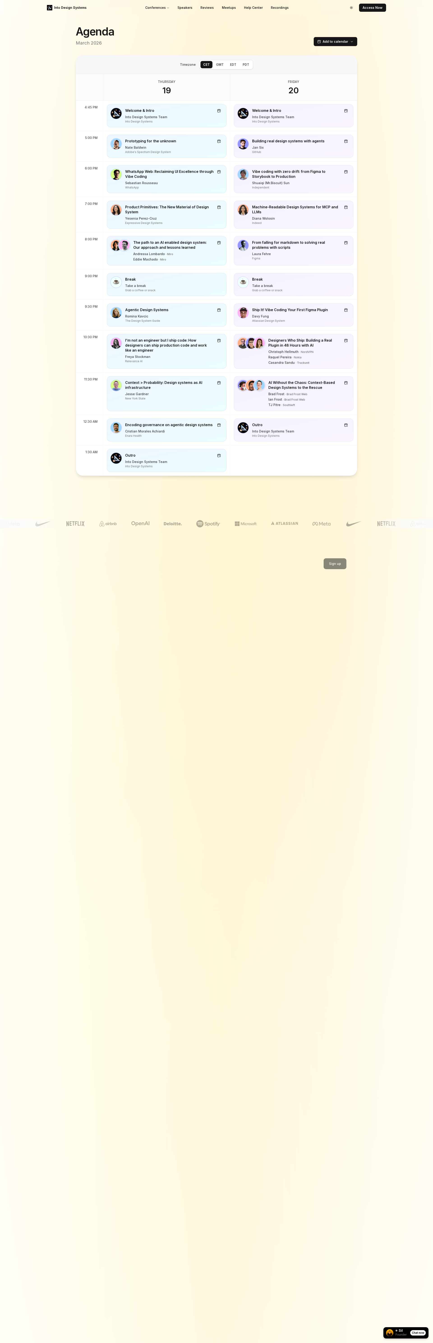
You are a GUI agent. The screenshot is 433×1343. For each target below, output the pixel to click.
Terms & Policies (299, 626)
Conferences (155, 7)
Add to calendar (335, 41)
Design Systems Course (171, 642)
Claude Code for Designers (173, 650)
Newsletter (161, 699)
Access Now (372, 7)
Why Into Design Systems (105, 666)
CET (206, 64)
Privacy (292, 634)
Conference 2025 (100, 650)
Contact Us (228, 634)
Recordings (280, 7)
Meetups (229, 7)
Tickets (92, 618)
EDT (233, 64)
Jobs (157, 691)
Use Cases (161, 674)
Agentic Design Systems (171, 634)
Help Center (253, 7)
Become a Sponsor (101, 674)
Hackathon (161, 618)
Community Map (165, 707)
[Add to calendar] (219, 110)
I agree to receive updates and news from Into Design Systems (299, 574)
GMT (220, 64)
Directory (160, 683)
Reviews (207, 7)
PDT (246, 64)
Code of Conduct (233, 626)
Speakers (184, 7)
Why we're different (102, 658)
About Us (293, 618)
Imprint (292, 642)
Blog (156, 666)
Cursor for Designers (168, 658)
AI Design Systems (167, 626)
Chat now (418, 1332)
